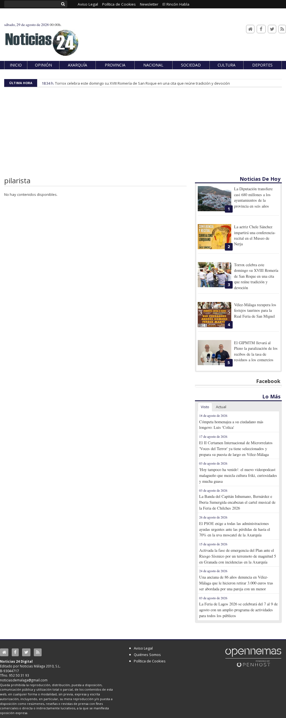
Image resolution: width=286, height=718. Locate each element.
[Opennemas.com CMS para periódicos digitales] (253, 657)
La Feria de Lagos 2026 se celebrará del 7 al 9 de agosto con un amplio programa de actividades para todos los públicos (238, 609)
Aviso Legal (143, 648)
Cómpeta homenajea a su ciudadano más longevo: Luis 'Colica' (231, 424)
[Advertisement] (143, 133)
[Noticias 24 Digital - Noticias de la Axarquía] (41, 40)
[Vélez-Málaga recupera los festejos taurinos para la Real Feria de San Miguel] (214, 314)
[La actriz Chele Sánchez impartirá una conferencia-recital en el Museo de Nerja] (214, 236)
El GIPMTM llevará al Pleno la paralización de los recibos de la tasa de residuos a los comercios (256, 351)
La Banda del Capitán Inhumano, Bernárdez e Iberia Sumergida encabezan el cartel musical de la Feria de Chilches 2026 (237, 502)
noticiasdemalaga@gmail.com (23, 680)
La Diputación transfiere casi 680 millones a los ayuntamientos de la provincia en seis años (253, 197)
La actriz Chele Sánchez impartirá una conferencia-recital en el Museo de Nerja (255, 235)
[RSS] (282, 29)
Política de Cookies (150, 661)
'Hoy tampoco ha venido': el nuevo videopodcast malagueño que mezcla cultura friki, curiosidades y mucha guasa (238, 475)
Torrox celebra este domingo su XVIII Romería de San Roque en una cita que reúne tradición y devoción (142, 83)
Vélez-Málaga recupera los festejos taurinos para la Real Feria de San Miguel (255, 310)
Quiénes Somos (147, 654)
